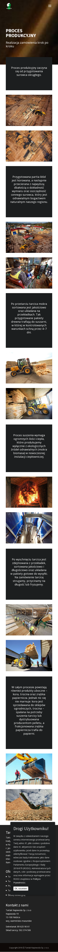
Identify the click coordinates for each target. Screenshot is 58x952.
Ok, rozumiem (21, 888)
